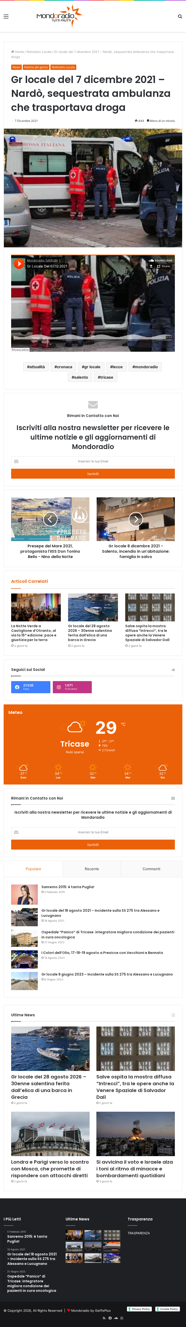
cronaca (64, 366)
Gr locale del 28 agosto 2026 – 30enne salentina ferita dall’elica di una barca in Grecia (90, 633)
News (16, 67)
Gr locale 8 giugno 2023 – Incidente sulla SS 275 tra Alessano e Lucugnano (107, 974)
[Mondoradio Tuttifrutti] (48, 16)
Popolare (33, 869)
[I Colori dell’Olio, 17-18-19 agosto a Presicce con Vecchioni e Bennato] (24, 959)
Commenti (151, 869)
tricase (106, 377)
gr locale (92, 366)
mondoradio (146, 366)
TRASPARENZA (139, 1233)
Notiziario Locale (39, 52)
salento (81, 377)
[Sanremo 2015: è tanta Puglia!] (24, 895)
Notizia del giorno (36, 67)
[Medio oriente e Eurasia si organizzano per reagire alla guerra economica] (93, 1258)
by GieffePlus (100, 1310)
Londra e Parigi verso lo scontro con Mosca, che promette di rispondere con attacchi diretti (50, 1169)
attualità (37, 366)
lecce (118, 366)
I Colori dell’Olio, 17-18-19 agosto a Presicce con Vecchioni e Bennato (102, 952)
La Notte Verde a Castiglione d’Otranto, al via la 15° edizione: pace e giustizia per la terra (33, 633)
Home (19, 52)
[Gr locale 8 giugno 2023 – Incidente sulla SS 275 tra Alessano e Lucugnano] (24, 981)
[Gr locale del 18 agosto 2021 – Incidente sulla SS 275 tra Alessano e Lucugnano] (24, 917)
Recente (92, 869)
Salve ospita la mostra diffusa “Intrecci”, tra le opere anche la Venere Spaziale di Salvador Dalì (147, 633)
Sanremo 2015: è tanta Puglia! (67, 887)
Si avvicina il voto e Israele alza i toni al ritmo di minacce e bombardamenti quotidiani (134, 1169)
